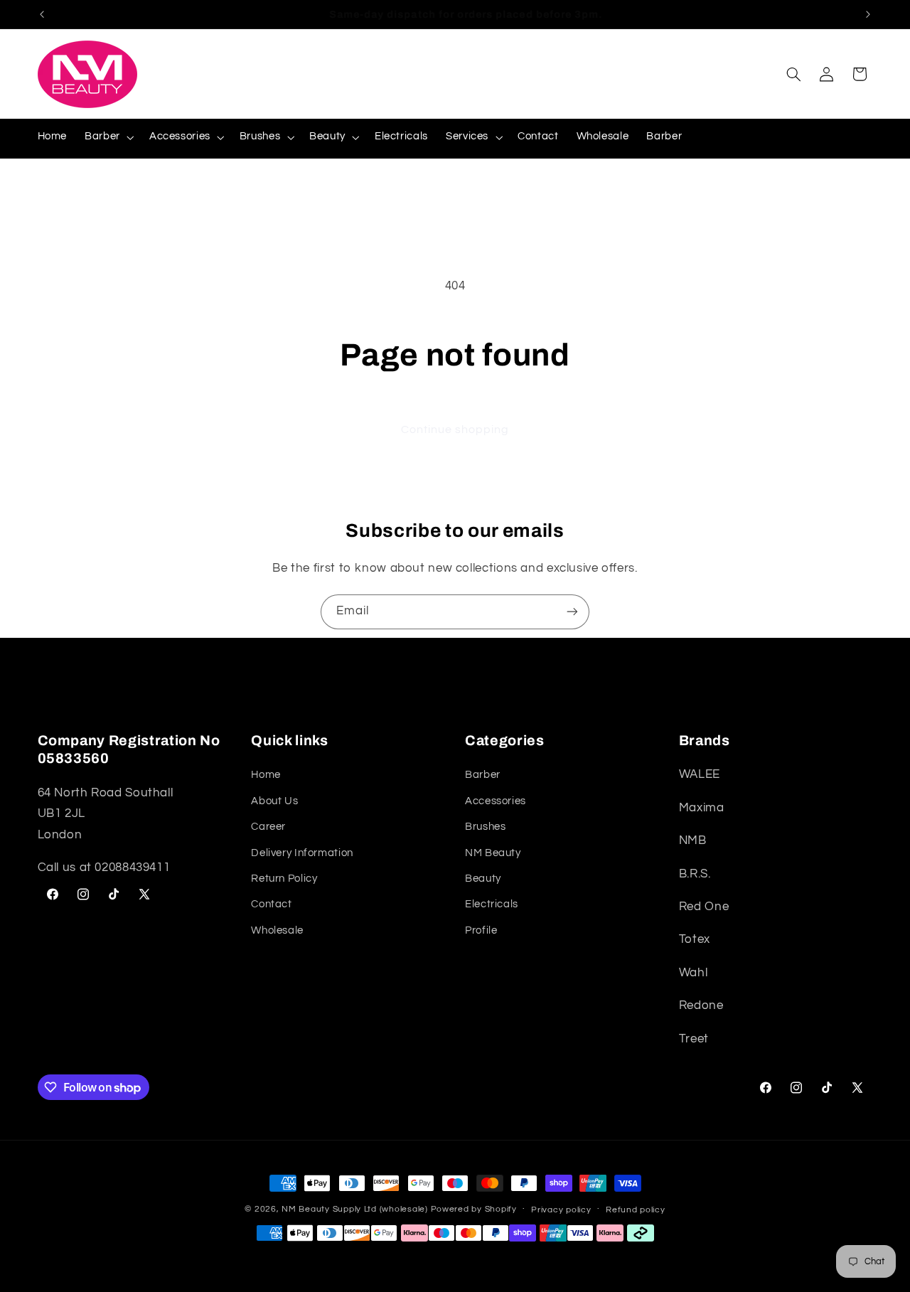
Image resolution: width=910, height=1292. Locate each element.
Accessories (495, 801)
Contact (271, 904)
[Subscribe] (572, 611)
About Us (274, 801)
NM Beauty (493, 853)
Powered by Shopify (474, 1209)
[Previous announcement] (42, 14)
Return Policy (284, 878)
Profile (481, 930)
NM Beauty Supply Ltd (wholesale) (355, 1209)
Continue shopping (455, 429)
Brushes (485, 826)
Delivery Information (302, 853)
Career (268, 826)
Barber (482, 775)
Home (266, 775)
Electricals (491, 904)
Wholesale (277, 930)
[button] (108, 137)
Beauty (483, 878)
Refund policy (635, 1210)
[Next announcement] (868, 14)
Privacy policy (561, 1210)
